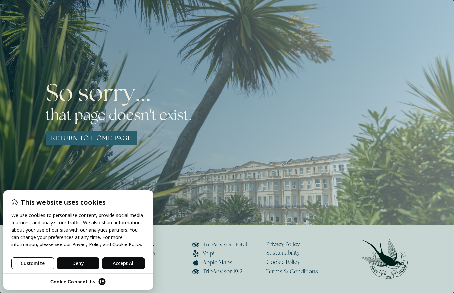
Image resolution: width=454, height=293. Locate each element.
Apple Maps (217, 262)
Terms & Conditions (292, 271)
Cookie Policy (283, 262)
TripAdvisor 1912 (222, 271)
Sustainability (283, 252)
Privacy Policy (283, 244)
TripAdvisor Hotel (225, 244)
